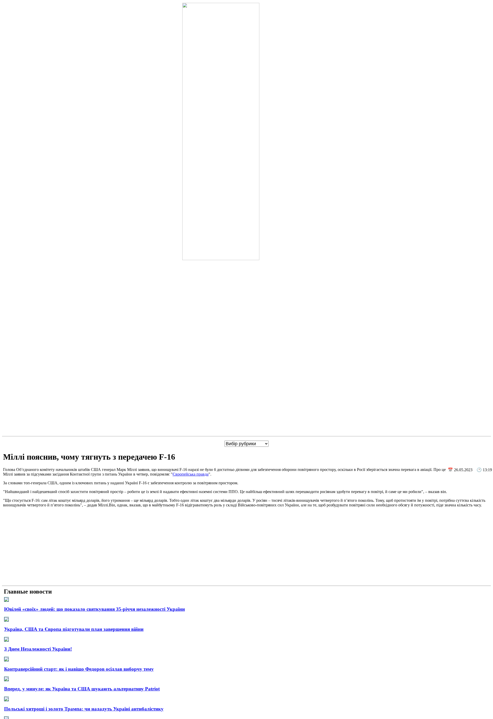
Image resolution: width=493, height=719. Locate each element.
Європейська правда (190, 474)
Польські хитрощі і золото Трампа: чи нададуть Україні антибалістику (84, 709)
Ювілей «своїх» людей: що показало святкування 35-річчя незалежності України (94, 609)
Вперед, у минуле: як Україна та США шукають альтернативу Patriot (82, 688)
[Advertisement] (246, 548)
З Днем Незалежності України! (38, 649)
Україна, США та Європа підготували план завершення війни (74, 629)
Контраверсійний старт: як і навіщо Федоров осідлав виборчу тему (79, 669)
